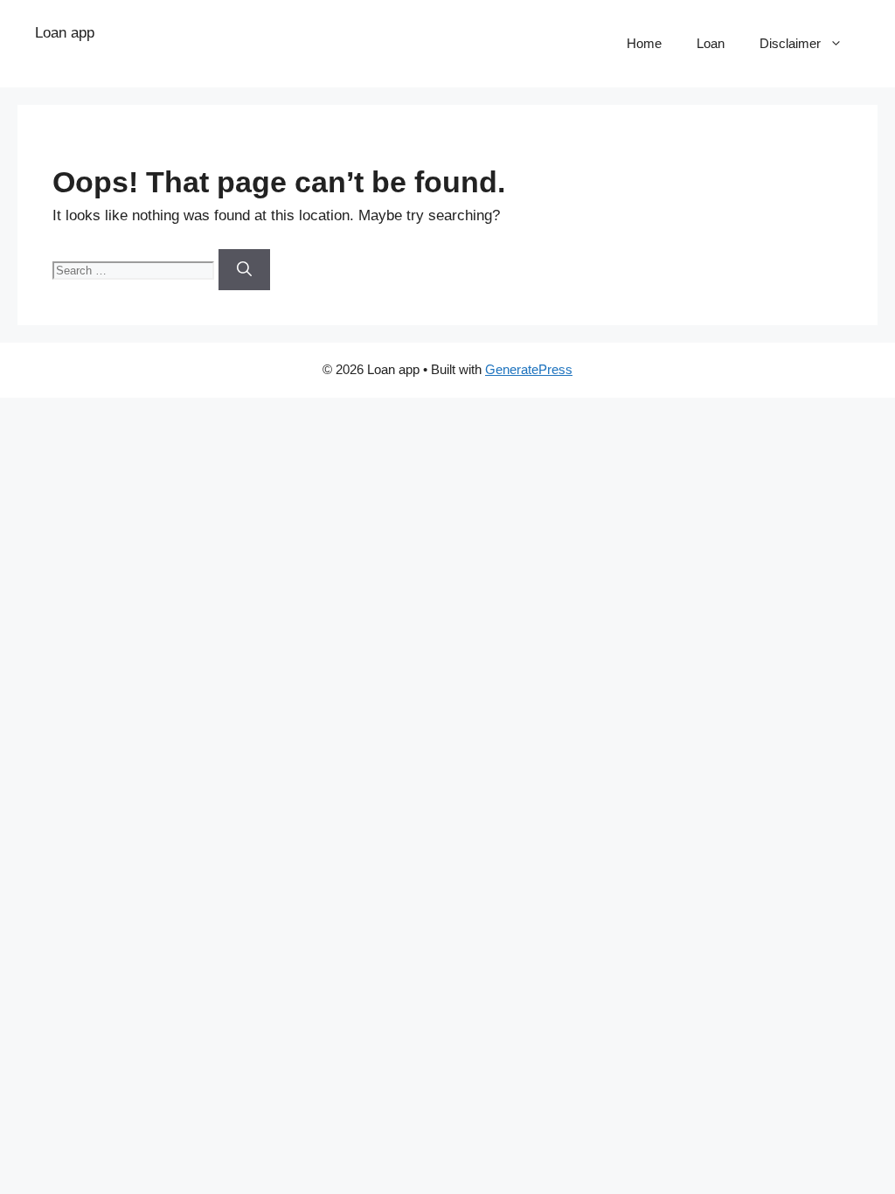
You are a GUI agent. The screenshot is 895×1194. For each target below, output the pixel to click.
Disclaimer (790, 43)
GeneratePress (528, 369)
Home (644, 43)
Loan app (64, 32)
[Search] (244, 270)
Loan (711, 43)
